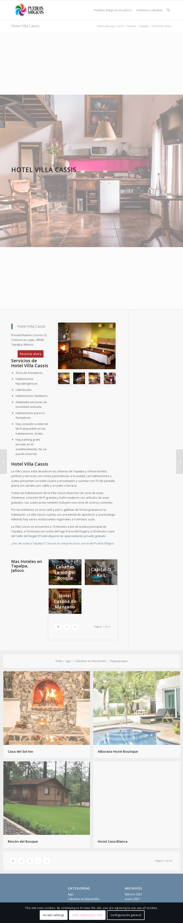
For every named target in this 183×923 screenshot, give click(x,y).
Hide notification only (87, 915)
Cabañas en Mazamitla (83, 899)
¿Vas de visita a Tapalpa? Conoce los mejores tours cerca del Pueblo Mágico (62, 543)
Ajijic (71, 894)
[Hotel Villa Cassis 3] (94, 378)
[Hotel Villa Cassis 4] (109, 378)
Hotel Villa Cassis (25, 25)
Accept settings (53, 915)
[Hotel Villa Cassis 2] (79, 378)
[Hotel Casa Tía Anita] (179, 461)
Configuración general (125, 915)
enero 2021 (132, 899)
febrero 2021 (133, 894)
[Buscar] (168, 10)
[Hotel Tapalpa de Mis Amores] (3, 461)
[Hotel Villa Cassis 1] (86, 346)
